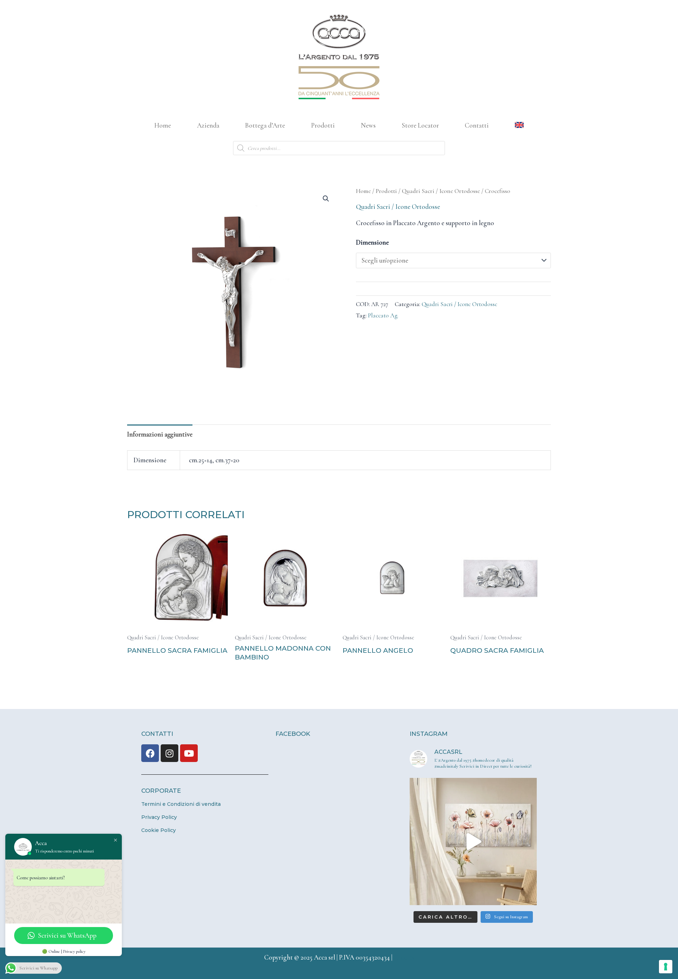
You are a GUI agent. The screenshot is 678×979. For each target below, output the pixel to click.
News (368, 125)
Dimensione (372, 242)
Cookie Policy (158, 830)
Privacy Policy (159, 817)
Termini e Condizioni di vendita (181, 804)
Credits (404, 957)
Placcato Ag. (383, 315)
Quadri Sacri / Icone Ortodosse (441, 191)
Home (162, 125)
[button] (326, 198)
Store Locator (420, 125)
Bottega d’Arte (265, 125)
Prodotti (323, 125)
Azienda (208, 125)
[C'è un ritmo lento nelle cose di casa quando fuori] (473, 841)
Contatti (477, 125)
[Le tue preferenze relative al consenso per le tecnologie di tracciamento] (665, 966)
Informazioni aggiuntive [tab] (159, 434)
